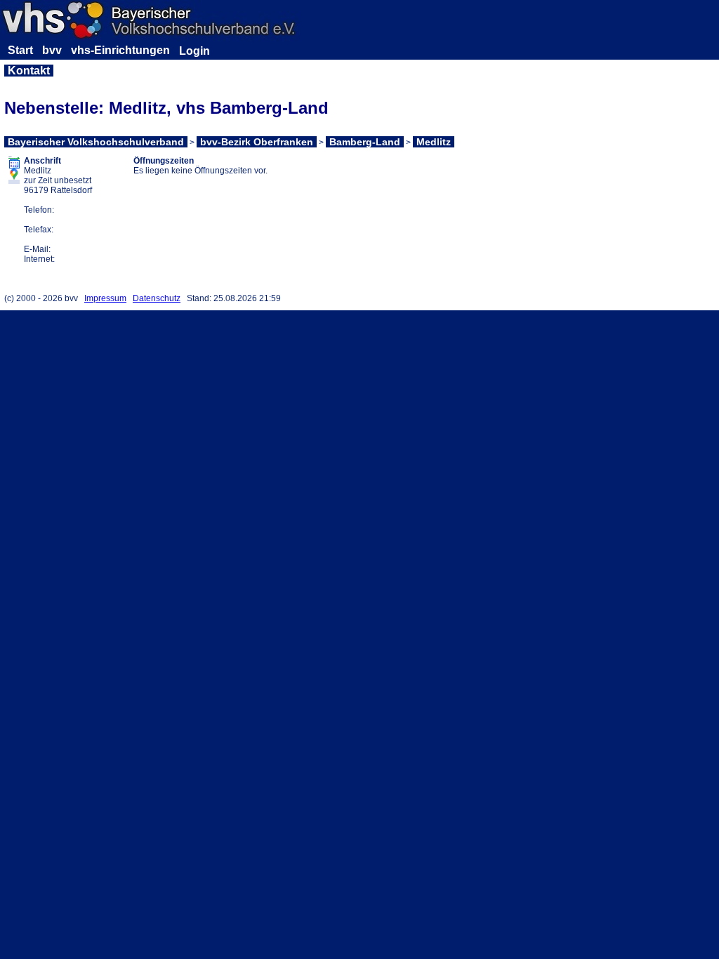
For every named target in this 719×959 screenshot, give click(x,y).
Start (20, 50)
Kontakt (29, 71)
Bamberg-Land (364, 141)
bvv (52, 50)
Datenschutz (156, 298)
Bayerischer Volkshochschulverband (96, 141)
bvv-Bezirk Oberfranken (256, 141)
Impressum (105, 298)
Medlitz (433, 141)
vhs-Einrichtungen (120, 50)
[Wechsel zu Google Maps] (14, 179)
